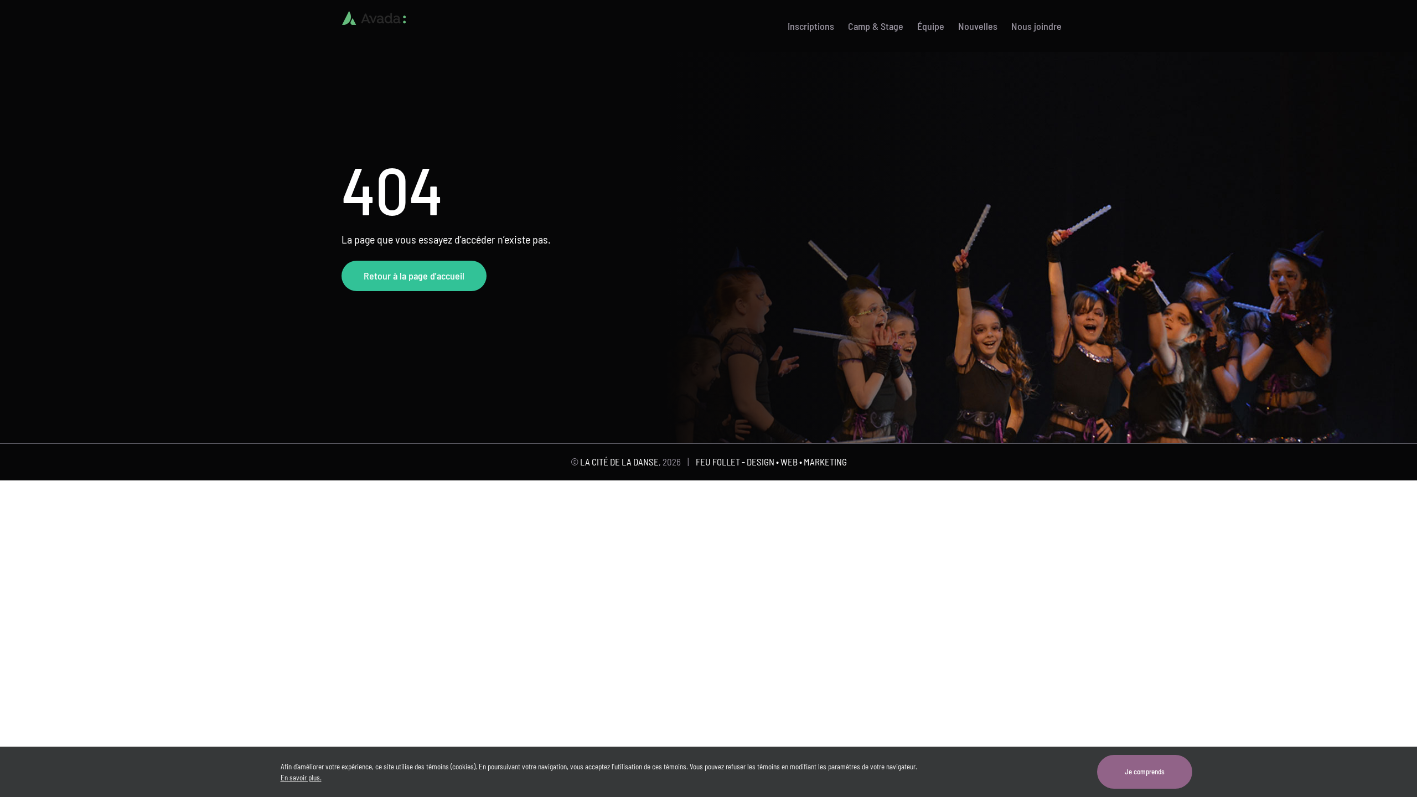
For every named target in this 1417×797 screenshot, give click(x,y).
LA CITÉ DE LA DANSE (619, 461)
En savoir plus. (301, 777)
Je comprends (1145, 771)
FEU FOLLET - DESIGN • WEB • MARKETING (771, 461)
